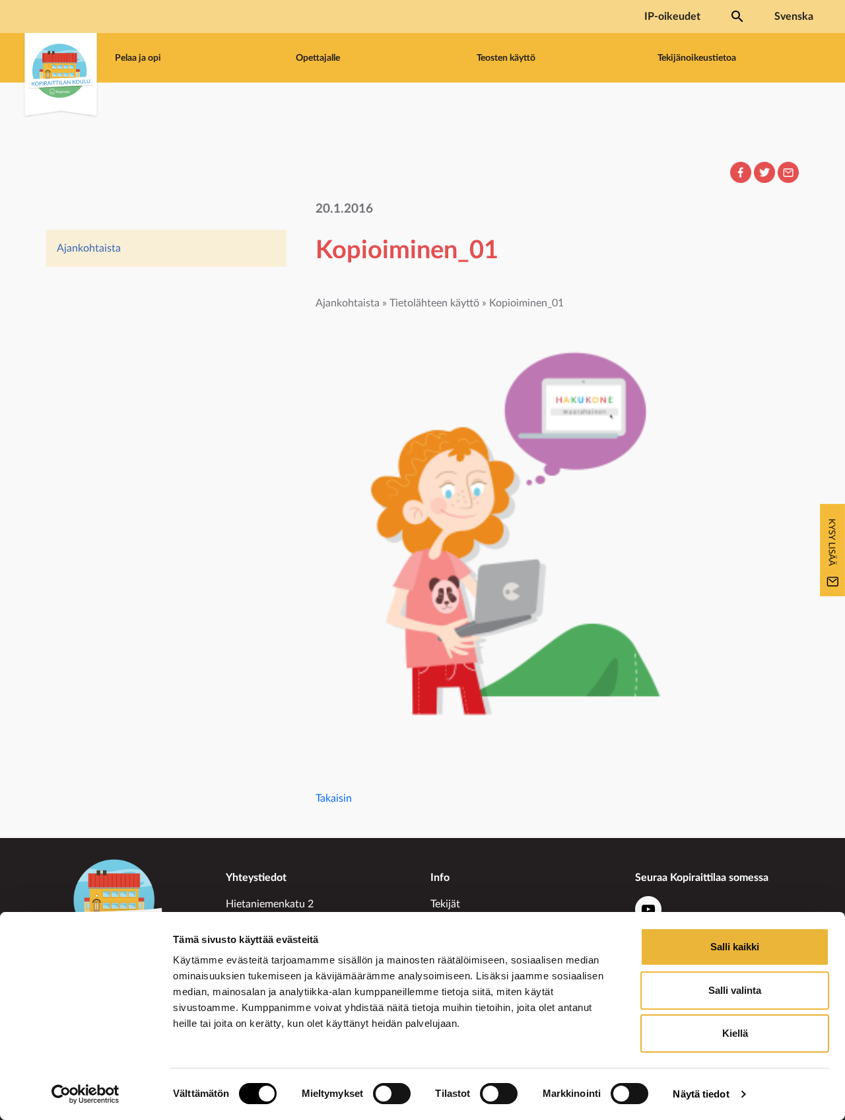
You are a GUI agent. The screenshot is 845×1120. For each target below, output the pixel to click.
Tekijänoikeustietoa (697, 58)
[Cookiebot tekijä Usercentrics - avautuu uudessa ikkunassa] (85, 1094)
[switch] (392, 1093)
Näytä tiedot (701, 1094)
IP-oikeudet (672, 16)
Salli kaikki (734, 946)
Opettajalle (318, 58)
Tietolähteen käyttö (434, 303)
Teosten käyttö (506, 58)
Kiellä (735, 1033)
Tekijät (445, 904)
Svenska (793, 16)
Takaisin (334, 798)
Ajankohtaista (89, 248)
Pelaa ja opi (138, 58)
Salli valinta (734, 990)
